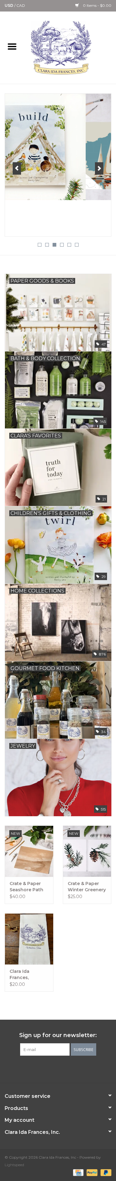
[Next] (99, 168)
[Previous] (17, 168)
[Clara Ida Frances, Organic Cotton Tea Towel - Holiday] (29, 938)
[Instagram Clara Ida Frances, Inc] (80, 1068)
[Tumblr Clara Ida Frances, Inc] (69, 1068)
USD (9, 5)
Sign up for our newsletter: (58, 1035)
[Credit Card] (77, 1172)
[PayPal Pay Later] (104, 1172)
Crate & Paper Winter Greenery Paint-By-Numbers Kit (87, 887)
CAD (20, 5)
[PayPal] (91, 1172)
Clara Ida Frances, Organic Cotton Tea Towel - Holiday (27, 975)
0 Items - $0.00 (96, 5)
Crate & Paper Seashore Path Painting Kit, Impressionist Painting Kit (26, 887)
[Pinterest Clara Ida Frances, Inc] (58, 1068)
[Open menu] (12, 46)
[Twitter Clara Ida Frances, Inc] (47, 1068)
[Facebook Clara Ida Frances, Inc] (36, 1068)
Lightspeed (14, 1164)
